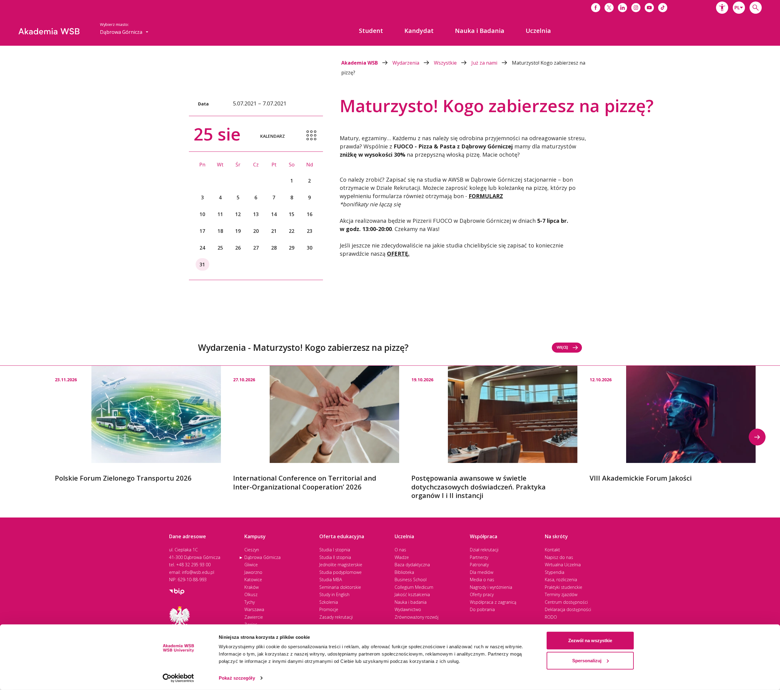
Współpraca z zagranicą (493, 602)
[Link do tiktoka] (662, 7)
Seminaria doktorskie (340, 587)
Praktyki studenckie (563, 587)
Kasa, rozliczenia (561, 579)
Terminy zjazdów (561, 594)
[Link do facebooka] (595, 7)
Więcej (562, 347)
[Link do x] (609, 7)
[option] (138, 424)
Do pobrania (482, 609)
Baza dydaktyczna (412, 564)
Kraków (251, 587)
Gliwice (251, 564)
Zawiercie (253, 617)
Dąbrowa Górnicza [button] (122, 32)
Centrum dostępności (566, 602)
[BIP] (176, 591)
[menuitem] (371, 31)
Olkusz (250, 594)
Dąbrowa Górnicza (262, 557)
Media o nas (482, 579)
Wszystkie (446, 62)
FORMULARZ (486, 196)
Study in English (334, 594)
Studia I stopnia (334, 550)
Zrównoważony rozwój (416, 617)
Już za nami (484, 62)
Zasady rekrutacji (336, 617)
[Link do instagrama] (635, 7)
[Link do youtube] (649, 7)
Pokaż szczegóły (237, 678)
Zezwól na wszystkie (590, 640)
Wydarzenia (406, 62)
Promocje (328, 609)
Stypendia (554, 572)
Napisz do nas (559, 557)
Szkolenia (328, 602)
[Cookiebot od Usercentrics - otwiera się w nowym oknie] (178, 678)
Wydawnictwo (408, 609)
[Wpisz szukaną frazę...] (756, 8)
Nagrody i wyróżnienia (491, 587)
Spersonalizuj (586, 660)
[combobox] (739, 8)
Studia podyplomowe (340, 572)
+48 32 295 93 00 (193, 564)
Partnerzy (479, 557)
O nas (400, 550)
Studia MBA (330, 579)
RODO (551, 617)
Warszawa (254, 609)
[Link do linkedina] (622, 7)
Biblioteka (404, 572)
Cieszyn (251, 550)
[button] (722, 8)
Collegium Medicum (414, 587)
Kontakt (552, 550)
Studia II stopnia (335, 557)
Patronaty (479, 564)
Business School (411, 579)
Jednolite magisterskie (340, 564)
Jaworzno (253, 572)
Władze (402, 557)
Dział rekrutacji (484, 550)
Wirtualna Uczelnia (563, 564)
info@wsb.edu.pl (198, 572)
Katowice (253, 579)
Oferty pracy (482, 594)
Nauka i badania (411, 602)
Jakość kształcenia (412, 594)
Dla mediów (481, 572)
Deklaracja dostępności (568, 609)
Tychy (249, 602)
